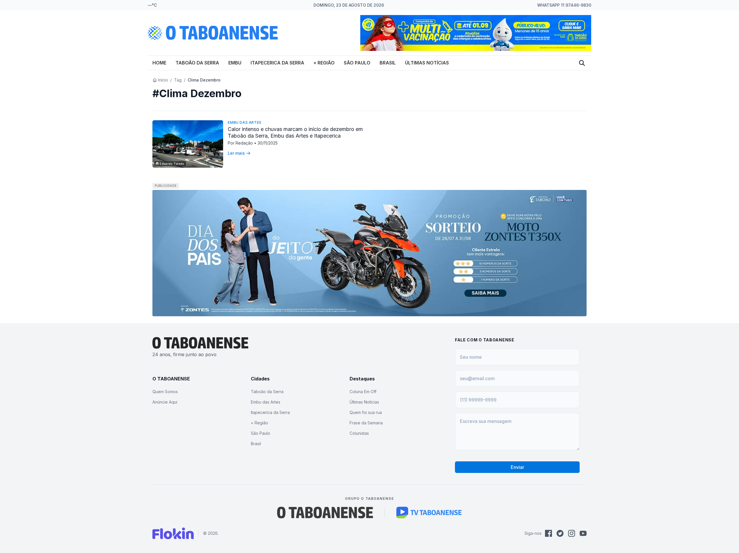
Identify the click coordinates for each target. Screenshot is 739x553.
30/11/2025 (267, 142)
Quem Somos (165, 391)
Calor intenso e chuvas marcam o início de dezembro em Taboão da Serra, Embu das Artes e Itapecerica (295, 132)
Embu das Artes (244, 122)
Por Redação (241, 142)
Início (163, 79)
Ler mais (236, 153)
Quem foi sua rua (366, 412)
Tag (178, 79)
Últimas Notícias (427, 63)
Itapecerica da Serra (277, 63)
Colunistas (359, 433)
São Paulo (357, 63)
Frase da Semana (366, 422)
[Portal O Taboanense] (325, 512)
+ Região (324, 63)
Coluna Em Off (363, 391)
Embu (234, 63)
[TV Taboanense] (429, 512)
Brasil (388, 63)
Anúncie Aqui (164, 402)
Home (159, 63)
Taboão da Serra (197, 63)
